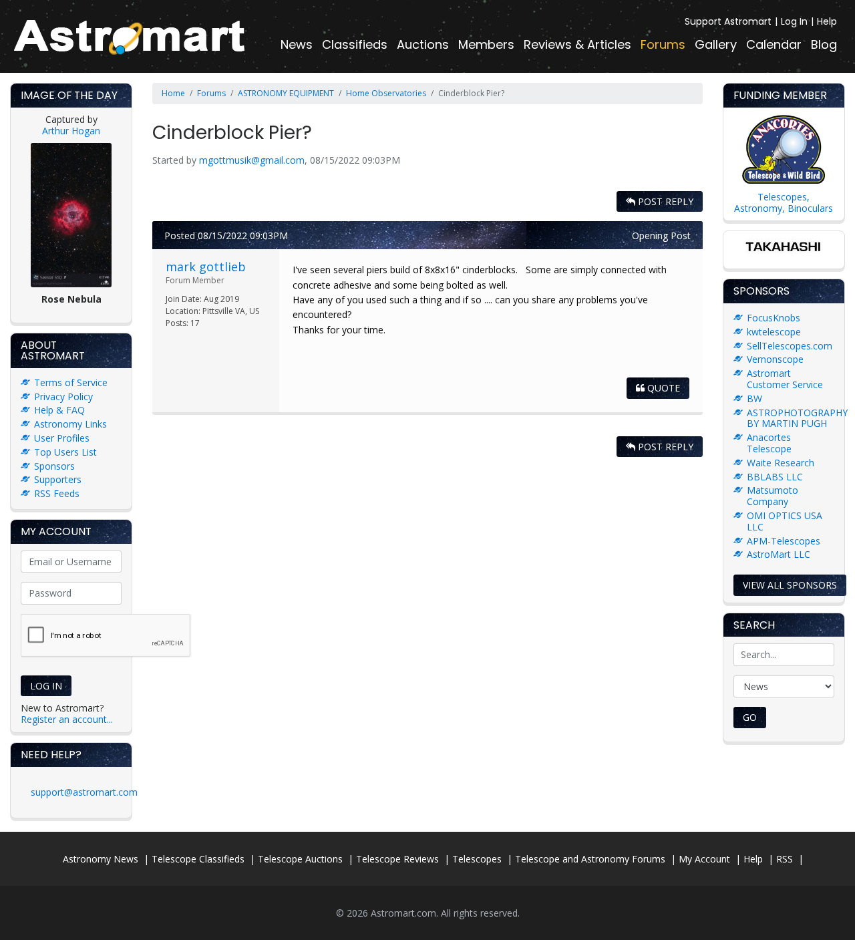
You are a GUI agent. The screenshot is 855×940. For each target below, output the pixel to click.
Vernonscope (775, 359)
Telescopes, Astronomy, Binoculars (783, 202)
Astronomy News (100, 858)
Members (486, 44)
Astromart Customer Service (785, 379)
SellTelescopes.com (789, 345)
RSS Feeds (56, 493)
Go (750, 717)
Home (173, 93)
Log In (794, 21)
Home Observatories (386, 93)
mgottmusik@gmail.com (252, 160)
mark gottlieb (206, 267)
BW (754, 398)
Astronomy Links (70, 424)
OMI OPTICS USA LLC (784, 521)
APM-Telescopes (783, 540)
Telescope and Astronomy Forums (590, 858)
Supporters (57, 479)
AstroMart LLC (778, 554)
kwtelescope (774, 331)
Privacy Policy (63, 396)
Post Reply (664, 201)
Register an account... (67, 719)
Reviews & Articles (577, 44)
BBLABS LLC (775, 476)
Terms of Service (71, 382)
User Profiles (62, 438)
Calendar (774, 44)
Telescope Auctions (300, 858)
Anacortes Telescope (769, 443)
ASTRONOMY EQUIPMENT (286, 93)
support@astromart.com (84, 792)
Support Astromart (728, 21)
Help (827, 21)
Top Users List (65, 452)
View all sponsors (790, 585)
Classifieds (354, 44)
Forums (663, 44)
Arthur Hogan (71, 130)
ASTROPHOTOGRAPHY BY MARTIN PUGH (797, 418)
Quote (662, 387)
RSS (784, 858)
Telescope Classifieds (198, 858)
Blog (824, 44)
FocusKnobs (773, 317)
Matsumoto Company (772, 496)
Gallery (716, 44)
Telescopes (477, 858)
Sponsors (54, 466)
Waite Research (780, 462)
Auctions (423, 44)
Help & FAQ (59, 410)
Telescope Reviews (397, 858)
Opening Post (661, 235)
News (297, 44)
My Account (704, 858)
